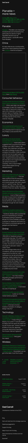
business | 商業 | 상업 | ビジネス (9, 17)
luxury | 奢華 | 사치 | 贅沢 (19, 19)
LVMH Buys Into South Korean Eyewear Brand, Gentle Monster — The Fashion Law (12, 140)
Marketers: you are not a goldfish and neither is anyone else (16, 361)
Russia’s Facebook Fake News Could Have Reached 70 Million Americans (13, 233)
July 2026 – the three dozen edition (8, 390)
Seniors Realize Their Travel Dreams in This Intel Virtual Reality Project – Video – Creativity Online (13, 285)
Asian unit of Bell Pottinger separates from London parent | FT (13, 175)
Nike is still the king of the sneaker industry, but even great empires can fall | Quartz (13, 193)
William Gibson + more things (7, 384)
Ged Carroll (5, 2)
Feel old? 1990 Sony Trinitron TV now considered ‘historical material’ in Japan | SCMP (13, 318)
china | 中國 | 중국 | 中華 (7, 19)
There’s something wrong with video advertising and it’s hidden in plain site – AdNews (13, 274)
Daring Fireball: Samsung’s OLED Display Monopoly (12, 335)
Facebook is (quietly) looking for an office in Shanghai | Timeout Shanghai (13, 211)
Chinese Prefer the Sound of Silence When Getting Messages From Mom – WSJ (13, 103)
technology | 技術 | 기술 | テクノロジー (11, 22)
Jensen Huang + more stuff (7, 396)
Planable (5, 30)
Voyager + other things (5, 361)
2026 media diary (7, 379)
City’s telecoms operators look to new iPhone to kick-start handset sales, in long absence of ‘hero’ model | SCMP (13, 302)
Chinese (7, 50)
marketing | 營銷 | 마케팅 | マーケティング (11, 20)
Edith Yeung (13, 94)
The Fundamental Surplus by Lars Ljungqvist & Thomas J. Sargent (12, 127)
